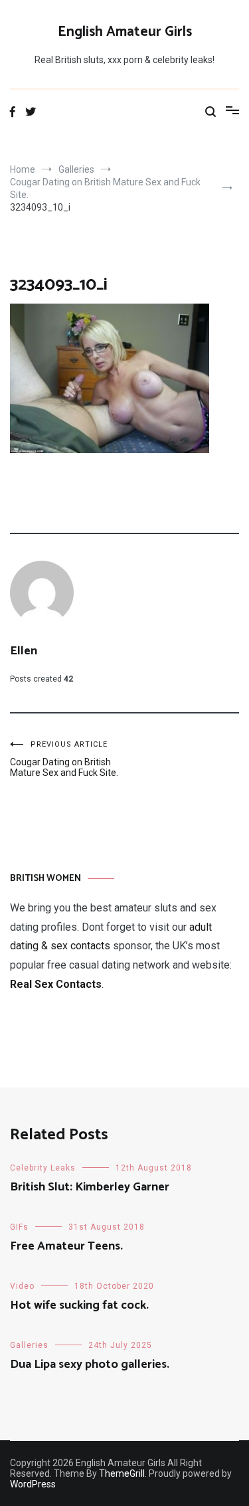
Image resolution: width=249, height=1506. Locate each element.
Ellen (23, 651)
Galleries (29, 1345)
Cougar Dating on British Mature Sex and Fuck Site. (64, 759)
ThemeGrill (122, 1473)
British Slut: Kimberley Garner (89, 1187)
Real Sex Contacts (56, 984)
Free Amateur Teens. (66, 1246)
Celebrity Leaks (43, 1168)
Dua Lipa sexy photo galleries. (89, 1364)
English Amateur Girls (125, 32)
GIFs (19, 1227)
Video (22, 1286)
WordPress (33, 1484)
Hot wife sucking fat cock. (79, 1305)
